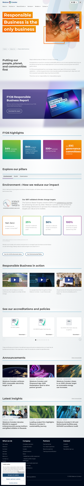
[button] (72, 2)
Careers (25, 449)
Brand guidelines (31, 476)
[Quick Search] (76, 2)
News (24, 454)
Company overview (28, 444)
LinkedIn (65, 444)
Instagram (66, 446)
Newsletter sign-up (68, 449)
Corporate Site (26, 465)
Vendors (4, 451)
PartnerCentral (47, 444)
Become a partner (48, 449)
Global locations (27, 451)
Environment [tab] (8, 176)
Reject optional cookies (13, 479)
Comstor (4, 449)
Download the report (14, 111)
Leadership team (27, 446)
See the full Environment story (13, 254)
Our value (5, 444)
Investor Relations (27, 468)
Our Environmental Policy (34, 254)
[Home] (9, 2)
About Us (12, 49)
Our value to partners (48, 446)
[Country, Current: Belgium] (74, 2)
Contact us (5, 458)
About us (4, 456)
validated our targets (64, 203)
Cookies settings (13, 482)
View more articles (76, 357)
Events (4, 461)
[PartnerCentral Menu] (80, 2)
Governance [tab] (24, 176)
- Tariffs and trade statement (30, 463)
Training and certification (49, 451)
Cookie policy (21, 472)
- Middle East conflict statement (31, 456)
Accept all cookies (13, 475)
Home (4, 49)
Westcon (4, 446)
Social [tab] (16, 176)
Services (4, 454)
